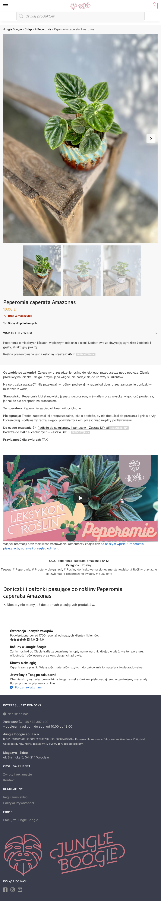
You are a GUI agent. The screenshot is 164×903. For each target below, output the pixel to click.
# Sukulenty (104, 573)
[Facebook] (5, 890)
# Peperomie (43, 29)
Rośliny (87, 565)
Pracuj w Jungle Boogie (20, 820)
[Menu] (9, 6)
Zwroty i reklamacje (17, 774)
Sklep (28, 29)
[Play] (80, 498)
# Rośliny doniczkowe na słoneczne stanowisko (96, 569)
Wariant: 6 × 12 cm (17, 333)
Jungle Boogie (12, 29)
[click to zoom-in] (82, 138)
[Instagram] (12, 890)
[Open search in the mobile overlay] (80, 16)
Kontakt (9, 780)
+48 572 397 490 (35, 722)
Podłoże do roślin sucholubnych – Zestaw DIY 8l (36, 432)
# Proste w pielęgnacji (47, 569)
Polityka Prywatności (18, 803)
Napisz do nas (18, 714)
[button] (154, 6)
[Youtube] (20, 890)
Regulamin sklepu (16, 797)
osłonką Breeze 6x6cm (59, 354)
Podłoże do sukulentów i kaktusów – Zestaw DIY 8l (73, 427)
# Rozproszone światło (78, 573)
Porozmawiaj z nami (28, 687)
